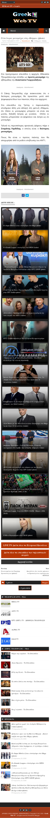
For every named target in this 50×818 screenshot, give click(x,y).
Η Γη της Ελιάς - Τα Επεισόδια (23, 672)
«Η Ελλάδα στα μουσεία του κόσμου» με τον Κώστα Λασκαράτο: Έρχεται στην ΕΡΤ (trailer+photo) (22, 468)
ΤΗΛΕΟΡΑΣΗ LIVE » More (15, 597)
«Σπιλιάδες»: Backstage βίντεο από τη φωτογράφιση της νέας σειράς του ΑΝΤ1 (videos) (23, 314)
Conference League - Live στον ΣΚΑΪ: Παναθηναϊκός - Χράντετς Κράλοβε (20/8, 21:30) (22, 490)
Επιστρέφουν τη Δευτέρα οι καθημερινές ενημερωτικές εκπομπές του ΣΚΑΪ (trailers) (23, 402)
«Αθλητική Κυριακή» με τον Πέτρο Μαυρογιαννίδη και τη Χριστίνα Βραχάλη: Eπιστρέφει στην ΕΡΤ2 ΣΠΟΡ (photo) (24, 268)
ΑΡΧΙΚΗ (4, 813)
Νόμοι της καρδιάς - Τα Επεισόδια (25, 653)
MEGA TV (15, 601)
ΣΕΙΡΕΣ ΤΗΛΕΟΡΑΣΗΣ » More (17, 648)
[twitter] (45, 2)
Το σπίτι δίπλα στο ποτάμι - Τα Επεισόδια (28, 681)
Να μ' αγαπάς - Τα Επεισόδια (23, 709)
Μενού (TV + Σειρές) (12, 6)
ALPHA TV (16, 629)
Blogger (37, 815)
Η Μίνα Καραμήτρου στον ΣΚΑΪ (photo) (18, 535)
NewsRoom (26, 41)
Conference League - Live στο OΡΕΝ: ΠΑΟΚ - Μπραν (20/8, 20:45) (24, 512)
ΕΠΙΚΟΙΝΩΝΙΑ (24, 813)
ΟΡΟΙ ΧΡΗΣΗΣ (13, 813)
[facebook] (42, 2)
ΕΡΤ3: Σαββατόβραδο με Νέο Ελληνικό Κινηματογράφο (23, 338)
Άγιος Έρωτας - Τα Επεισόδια (23, 663)
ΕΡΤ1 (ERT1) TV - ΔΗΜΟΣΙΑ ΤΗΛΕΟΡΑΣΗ (28, 620)
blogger (45, 582)
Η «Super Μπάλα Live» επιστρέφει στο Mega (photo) (22, 225)
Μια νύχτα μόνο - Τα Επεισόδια (24, 700)
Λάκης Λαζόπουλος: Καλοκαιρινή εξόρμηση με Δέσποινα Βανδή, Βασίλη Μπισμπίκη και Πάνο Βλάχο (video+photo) (30, 788)
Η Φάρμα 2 (37, 41)
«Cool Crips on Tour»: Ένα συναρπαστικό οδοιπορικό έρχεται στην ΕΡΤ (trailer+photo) (25, 291)
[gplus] (48, 2)
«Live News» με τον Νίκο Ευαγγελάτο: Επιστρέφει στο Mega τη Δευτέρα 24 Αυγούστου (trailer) (25, 424)
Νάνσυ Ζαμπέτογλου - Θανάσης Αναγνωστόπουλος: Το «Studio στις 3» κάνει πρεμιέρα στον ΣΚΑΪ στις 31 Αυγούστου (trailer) (23, 379)
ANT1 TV (15, 611)
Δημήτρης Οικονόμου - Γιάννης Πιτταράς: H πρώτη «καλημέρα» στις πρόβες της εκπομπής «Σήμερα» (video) (23, 446)
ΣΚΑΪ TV (15, 639)
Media (44, 41)
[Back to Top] (30, 810)
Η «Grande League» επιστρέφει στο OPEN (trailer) (21, 247)
